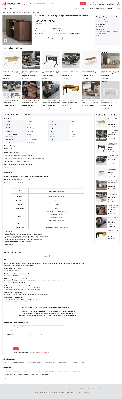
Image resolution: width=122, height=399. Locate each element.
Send (16, 349)
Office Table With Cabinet (62, 371)
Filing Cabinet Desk (50, 362)
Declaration (78, 392)
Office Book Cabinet (23, 374)
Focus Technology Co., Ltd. (50, 392)
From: (11, 327)
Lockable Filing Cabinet (78, 362)
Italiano (52, 389)
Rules (119, 8)
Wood (28, 124)
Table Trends (45, 374)
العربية (69, 389)
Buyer (82, 8)
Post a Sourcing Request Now (41, 352)
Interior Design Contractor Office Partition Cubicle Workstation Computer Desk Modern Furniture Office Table (113, 193)
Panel (72, 124)
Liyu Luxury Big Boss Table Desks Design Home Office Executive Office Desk (113, 131)
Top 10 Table (35, 374)
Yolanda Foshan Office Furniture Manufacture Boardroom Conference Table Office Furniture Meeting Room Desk (113, 156)
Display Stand (6, 362)
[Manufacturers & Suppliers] (11, 3)
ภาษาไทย (88, 389)
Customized (30, 131)
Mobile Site (97, 387)
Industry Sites (72, 387)
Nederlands (64, 389)
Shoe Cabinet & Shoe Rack (35, 362)
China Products (28, 387)
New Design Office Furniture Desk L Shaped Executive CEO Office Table (113, 218)
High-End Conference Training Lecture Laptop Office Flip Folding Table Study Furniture (113, 119)
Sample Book (37, 371)
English (22, 389)
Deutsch (58, 389)
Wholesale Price (63, 387)
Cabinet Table (27, 371)
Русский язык (46, 389)
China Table (7, 371)
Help (91, 8)
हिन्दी (83, 389)
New (72, 131)
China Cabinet (16, 371)
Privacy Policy (85, 392)
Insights (103, 387)
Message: (10, 334)
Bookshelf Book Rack (9, 374)
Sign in (118, 4)
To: (12, 331)
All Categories (7, 8)
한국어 (74, 389)
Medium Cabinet (77, 371)
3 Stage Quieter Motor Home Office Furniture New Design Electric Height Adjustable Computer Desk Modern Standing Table (113, 206)
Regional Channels (80, 387)
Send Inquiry (49, 38)
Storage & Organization (19, 362)
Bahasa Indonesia (107, 389)
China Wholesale (54, 387)
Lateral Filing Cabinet (63, 362)
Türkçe (93, 389)
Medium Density (49, 371)
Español (27, 389)
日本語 (79, 389)
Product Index (90, 387)
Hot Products (20, 387)
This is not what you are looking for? (22, 352)
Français (39, 389)
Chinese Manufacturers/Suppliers (41, 387)
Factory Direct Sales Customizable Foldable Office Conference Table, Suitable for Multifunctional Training (113, 144)
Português (33, 389)
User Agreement (70, 392)
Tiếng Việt (99, 389)
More (97, 35)
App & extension (100, 8)
